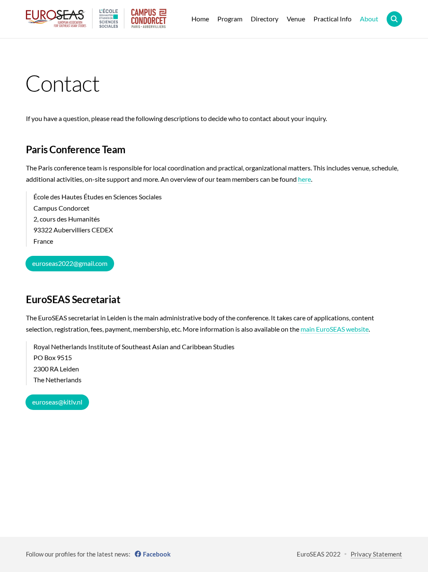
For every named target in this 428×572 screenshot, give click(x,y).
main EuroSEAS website (335, 329)
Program (229, 19)
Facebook (157, 554)
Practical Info (332, 19)
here (304, 179)
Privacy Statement (376, 554)
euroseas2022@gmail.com (69, 263)
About (369, 19)
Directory (264, 19)
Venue (296, 19)
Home (200, 19)
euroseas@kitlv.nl (57, 402)
